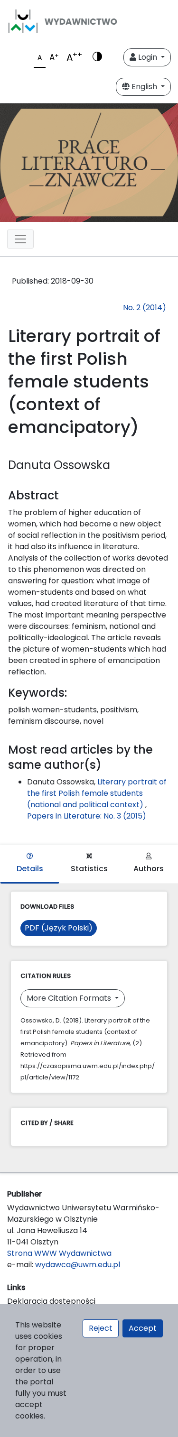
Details (30, 868)
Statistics (89, 868)
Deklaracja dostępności (51, 1301)
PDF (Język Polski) (59, 927)
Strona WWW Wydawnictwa (59, 1253)
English (144, 86)
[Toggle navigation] (20, 239)
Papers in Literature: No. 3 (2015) (86, 816)
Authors (148, 868)
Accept (143, 1328)
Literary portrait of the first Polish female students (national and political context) (97, 793)
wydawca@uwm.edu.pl (77, 1264)
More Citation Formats (70, 998)
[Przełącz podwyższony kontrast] (97, 57)
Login (147, 57)
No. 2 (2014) (144, 307)
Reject (100, 1328)
